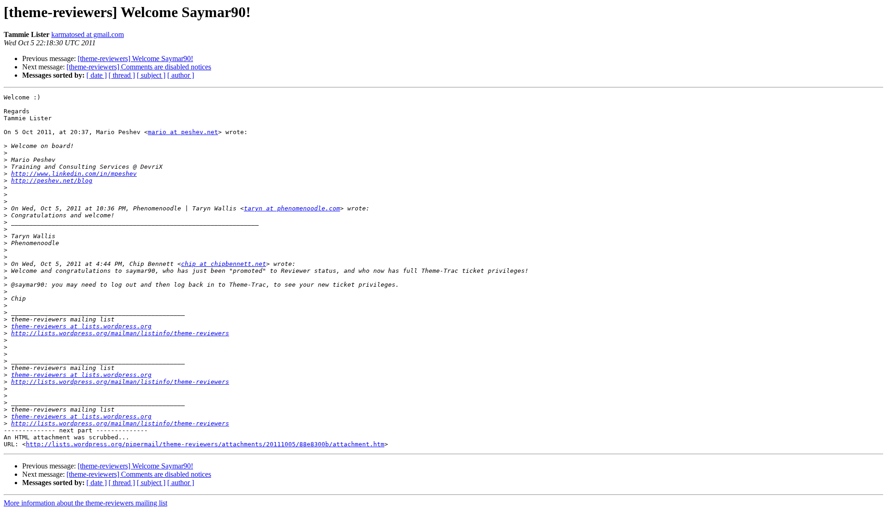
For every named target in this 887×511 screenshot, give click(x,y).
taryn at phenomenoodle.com (292, 208)
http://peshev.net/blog (51, 180)
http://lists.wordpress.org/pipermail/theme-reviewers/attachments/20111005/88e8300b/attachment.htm (205, 444)
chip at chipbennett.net (223, 263)
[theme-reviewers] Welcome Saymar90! (135, 58)
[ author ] (180, 75)
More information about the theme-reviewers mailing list (85, 503)
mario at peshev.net (183, 132)
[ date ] (96, 75)
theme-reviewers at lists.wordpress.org (81, 326)
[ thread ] (122, 75)
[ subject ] (151, 75)
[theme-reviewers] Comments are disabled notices (139, 67)
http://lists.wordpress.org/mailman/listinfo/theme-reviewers (120, 333)
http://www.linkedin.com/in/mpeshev (74, 173)
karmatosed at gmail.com (87, 34)
